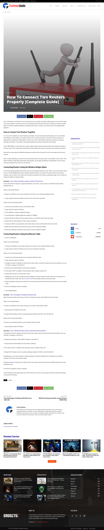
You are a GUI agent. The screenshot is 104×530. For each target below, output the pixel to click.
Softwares (65, 451)
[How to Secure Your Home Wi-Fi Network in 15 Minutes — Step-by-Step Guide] (41, 481)
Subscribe (97, 236)
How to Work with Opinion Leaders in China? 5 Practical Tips (26, 181)
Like (99, 228)
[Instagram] (99, 1)
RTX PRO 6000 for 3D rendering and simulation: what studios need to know (51, 455)
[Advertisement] (85, 126)
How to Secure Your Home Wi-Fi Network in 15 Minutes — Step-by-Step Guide (56, 480)
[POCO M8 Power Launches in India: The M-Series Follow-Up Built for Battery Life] (91, 445)
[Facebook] (96, 1)
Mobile (25, 451)
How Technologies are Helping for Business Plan (23, 294)
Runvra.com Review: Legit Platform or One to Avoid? (84, 194)
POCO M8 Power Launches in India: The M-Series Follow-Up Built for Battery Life (90, 455)
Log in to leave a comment (11, 426)
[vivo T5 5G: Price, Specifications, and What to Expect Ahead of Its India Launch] (32, 445)
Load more (51, 461)
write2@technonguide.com (42, 522)
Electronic (6, 451)
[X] (101, 1)
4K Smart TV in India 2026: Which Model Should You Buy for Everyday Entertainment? (12, 455)
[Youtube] (84, 515)
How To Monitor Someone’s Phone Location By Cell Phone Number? (28, 330)
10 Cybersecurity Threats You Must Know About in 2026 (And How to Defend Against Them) (56, 497)
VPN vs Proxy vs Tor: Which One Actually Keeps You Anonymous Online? (55, 488)
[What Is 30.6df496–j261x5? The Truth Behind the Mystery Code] (72, 445)
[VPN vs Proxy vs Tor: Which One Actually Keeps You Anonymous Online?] (41, 489)
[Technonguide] (4, 5)
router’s (10, 380)
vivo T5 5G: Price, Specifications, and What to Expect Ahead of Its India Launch (32, 455)
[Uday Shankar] (8, 107)
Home (5, 12)
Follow (98, 232)
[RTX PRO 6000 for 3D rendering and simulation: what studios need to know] (52, 445)
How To (9, 12)
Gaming (45, 451)
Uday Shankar (14, 107)
